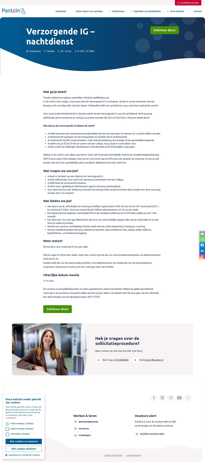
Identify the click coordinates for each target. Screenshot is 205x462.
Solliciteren (118, 11)
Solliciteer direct (165, 30)
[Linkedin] (202, 250)
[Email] (202, 234)
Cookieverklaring (133, 455)
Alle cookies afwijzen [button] (23, 449)
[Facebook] (202, 245)
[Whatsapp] (202, 239)
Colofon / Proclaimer (113, 455)
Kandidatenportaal (190, 3)
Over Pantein (177, 11)
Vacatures (61, 11)
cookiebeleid (11, 418)
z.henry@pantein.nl (153, 360)
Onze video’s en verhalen (89, 11)
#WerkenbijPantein (88, 422)
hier (93, 267)
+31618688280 (120, 360)
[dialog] (24, 426)
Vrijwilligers (85, 435)
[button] (24, 455)
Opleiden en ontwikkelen (147, 11)
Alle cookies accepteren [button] (24, 441)
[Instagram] (202, 256)
